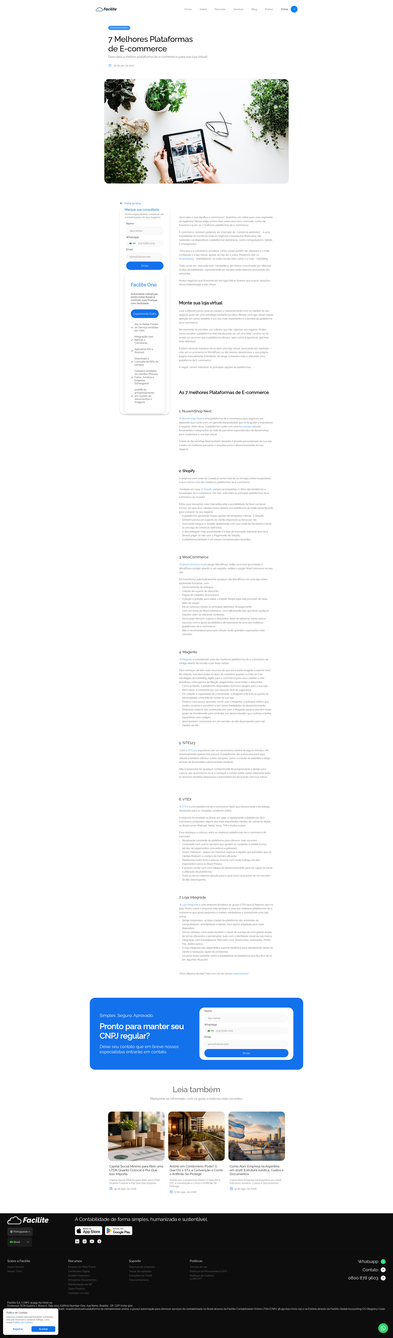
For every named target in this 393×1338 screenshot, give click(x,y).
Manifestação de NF (80, 1284)
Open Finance (76, 1288)
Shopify (208, 489)
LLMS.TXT (196, 1278)
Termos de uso (198, 1266)
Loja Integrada (190, 904)
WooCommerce (191, 564)
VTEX (185, 806)
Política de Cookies (23, 1322)
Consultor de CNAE (140, 1275)
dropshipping (186, 258)
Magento (187, 659)
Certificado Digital (79, 1271)
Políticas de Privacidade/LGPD (208, 1271)
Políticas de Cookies (202, 1275)
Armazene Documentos (82, 1279)
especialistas (240, 973)
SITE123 (192, 750)
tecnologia (245, 426)
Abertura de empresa (141, 1266)
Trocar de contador (140, 1271)
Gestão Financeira (79, 1275)
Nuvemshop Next (192, 418)
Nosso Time (14, 1271)
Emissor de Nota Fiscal (81, 1266)
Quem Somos (15, 1266)
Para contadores (139, 1279)
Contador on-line (78, 1293)
